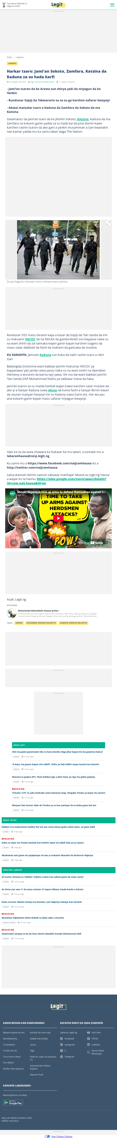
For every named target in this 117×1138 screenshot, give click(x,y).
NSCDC (30, 339)
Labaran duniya (9, 922)
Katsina (83, 119)
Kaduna (45, 355)
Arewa (19, 623)
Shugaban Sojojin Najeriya (41, 623)
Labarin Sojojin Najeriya (73, 623)
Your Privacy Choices (61, 1136)
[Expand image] (108, 223)
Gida (9, 57)
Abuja (52, 390)
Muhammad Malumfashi (44, 82)
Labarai (20, 57)
